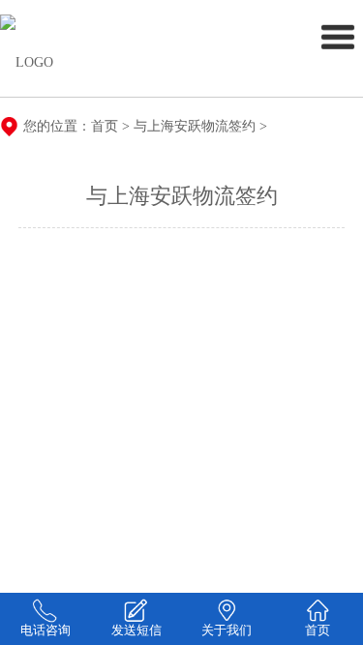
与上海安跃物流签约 (195, 126)
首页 (104, 126)
